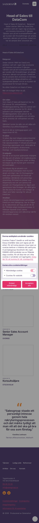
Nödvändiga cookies (14, 270)
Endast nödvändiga (11, 284)
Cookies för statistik (14, 275)
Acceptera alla (29, 284)
